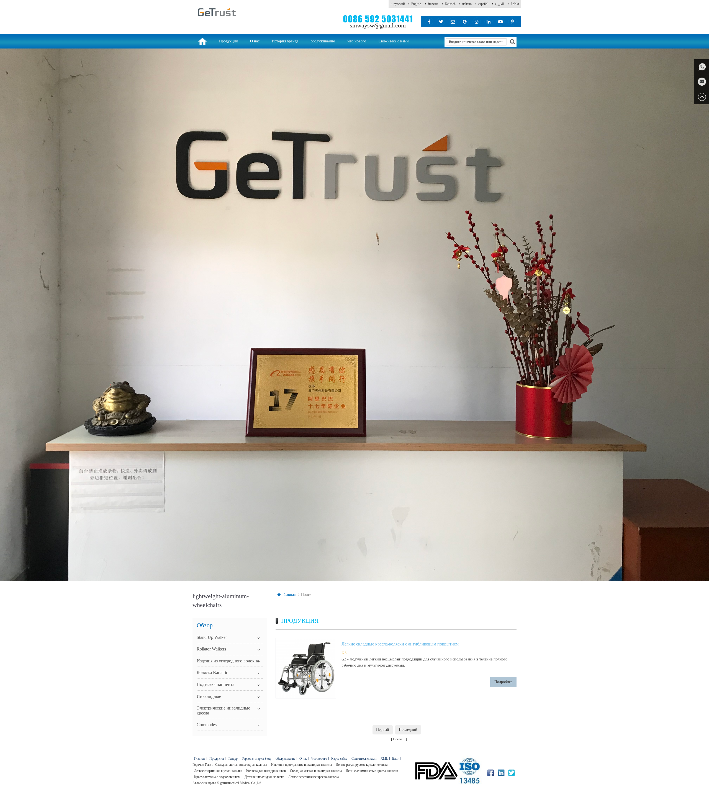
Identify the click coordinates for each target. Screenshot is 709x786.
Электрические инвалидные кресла (223, 710)
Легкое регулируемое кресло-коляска (361, 765)
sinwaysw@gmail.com (378, 25)
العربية (499, 4)
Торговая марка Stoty (256, 759)
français (433, 4)
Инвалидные (209, 696)
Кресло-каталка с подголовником (217, 777)
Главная (289, 595)
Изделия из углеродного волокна (228, 661)
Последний (408, 730)
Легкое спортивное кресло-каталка (218, 771)
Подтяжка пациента (215, 684)
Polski (515, 4)
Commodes (207, 724)
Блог (395, 759)
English (416, 4)
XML (384, 759)
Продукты (216, 759)
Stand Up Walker (212, 637)
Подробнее (503, 682)
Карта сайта (339, 759)
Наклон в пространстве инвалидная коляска (301, 765)
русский (399, 4)
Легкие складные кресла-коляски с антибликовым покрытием (400, 644)
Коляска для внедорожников (266, 771)
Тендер (233, 759)
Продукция (228, 41)
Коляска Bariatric (212, 672)
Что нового (356, 41)
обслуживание (323, 41)
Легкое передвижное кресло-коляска (313, 777)
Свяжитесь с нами (394, 41)
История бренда (285, 41)
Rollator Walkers (211, 649)
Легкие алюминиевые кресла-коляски (372, 771)
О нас (255, 41)
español (483, 4)
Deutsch (450, 4)
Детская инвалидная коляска (264, 777)
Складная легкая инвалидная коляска (241, 765)
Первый (382, 730)
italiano (467, 4)
